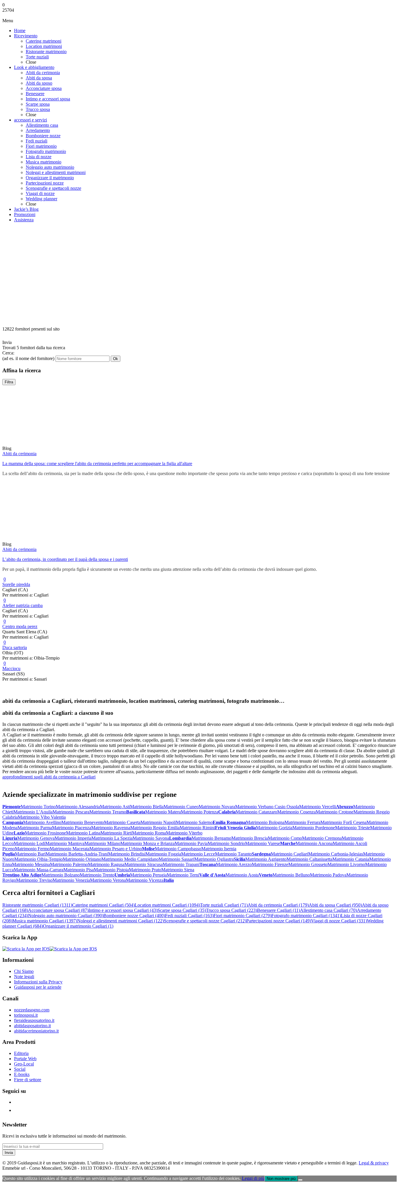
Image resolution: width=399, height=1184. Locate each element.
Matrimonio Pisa (78, 869)
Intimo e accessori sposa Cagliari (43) (123, 910)
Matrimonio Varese (262, 843)
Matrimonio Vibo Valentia (42, 817)
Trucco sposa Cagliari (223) (231, 910)
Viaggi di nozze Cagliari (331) (339, 920)
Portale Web (25, 1058)
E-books (22, 1074)
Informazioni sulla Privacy (38, 981)
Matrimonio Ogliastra (214, 859)
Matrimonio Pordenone (313, 827)
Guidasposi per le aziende (37, 987)
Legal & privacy (374, 1162)
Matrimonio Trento (97, 874)
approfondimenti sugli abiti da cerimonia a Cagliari (49, 776)
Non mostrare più (281, 1178)
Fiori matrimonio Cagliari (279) (242, 915)
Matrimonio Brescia (249, 838)
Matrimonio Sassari (176, 859)
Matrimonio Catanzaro (256, 811)
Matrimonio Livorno (346, 864)
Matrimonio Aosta (242, 874)
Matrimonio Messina (31, 864)
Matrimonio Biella (147, 806)
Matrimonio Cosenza (296, 811)
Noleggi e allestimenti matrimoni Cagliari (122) (120, 920)
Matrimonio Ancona (314, 843)
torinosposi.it (26, 1015)
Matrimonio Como (285, 838)
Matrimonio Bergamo (211, 838)
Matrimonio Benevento (82, 822)
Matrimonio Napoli (158, 822)
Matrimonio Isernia (218, 848)
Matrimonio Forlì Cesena (343, 822)
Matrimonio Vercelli (317, 806)
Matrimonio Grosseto (307, 864)
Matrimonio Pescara (71, 811)
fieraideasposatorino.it (34, 1020)
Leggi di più (253, 1178)
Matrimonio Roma (149, 832)
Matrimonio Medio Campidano (130, 859)
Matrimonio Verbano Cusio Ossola (267, 806)
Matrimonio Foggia (163, 853)
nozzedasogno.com (31, 1009)
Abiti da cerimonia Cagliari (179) (278, 905)
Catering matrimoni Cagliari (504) (103, 905)
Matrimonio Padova (328, 874)
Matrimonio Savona (151, 838)
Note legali (24, 976)
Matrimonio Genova (36, 838)
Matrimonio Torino (38, 806)
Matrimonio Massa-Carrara (38, 869)
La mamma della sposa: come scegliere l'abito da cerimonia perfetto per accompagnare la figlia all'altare (97, 463)
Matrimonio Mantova (64, 843)
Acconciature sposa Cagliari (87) (58, 910)
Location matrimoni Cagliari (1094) (167, 905)
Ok (115, 359)
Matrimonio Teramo (107, 811)
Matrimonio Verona (108, 880)
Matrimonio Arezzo (234, 864)
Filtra (9, 382)
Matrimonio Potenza (199, 811)
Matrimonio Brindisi (126, 853)
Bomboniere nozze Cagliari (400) (134, 915)
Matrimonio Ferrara (302, 822)
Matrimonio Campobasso (178, 848)
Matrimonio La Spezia (112, 838)
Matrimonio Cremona (322, 838)
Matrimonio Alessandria (78, 806)
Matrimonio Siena (177, 869)
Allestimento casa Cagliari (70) (328, 910)
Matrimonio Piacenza (71, 827)
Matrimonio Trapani (181, 864)
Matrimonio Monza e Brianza (147, 843)
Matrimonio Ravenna (110, 827)
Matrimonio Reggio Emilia (155, 827)
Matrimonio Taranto (233, 853)
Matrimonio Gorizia (274, 827)
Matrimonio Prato (145, 869)
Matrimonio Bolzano (60, 874)
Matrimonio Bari (30, 853)
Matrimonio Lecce (198, 853)
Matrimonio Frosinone (45, 832)
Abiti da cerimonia (19, 453)
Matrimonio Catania (350, 859)
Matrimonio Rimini (197, 827)
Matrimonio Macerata (69, 848)
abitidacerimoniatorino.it (36, 1030)
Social (19, 1069)
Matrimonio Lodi (29, 843)
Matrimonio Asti (115, 806)
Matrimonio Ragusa (106, 864)
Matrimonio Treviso (34, 880)
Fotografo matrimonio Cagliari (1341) (306, 915)
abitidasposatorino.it (32, 1025)
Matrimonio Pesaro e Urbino (115, 848)
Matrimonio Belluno (291, 874)
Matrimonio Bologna (265, 822)
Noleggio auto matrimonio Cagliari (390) (65, 915)
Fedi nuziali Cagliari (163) (189, 915)
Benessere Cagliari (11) (278, 910)
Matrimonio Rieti (116, 832)
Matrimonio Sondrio (226, 843)
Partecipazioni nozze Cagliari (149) (278, 920)
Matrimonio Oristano (82, 859)
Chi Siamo (24, 971)
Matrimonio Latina (83, 832)
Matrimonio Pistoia (111, 869)
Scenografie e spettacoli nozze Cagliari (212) (205, 920)
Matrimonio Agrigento (266, 859)
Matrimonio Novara (217, 806)
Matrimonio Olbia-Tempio (38, 859)
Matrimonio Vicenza (145, 880)
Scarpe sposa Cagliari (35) (181, 910)
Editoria (21, 1053)
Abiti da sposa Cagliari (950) (335, 905)
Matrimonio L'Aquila (33, 811)
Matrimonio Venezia (71, 880)
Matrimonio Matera (163, 811)
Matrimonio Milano (102, 843)
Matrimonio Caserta (122, 822)
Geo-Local (24, 1063)
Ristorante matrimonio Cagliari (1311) (37, 905)
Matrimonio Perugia (148, 874)
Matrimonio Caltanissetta (309, 859)
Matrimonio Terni (183, 874)
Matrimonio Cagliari (289, 853)
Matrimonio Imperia (73, 838)
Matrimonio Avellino (42, 822)
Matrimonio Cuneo (181, 806)
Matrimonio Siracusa (143, 864)
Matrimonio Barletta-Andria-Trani (77, 853)
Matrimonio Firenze (270, 864)
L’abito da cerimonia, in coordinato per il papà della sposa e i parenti (65, 559)
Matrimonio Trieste (352, 827)
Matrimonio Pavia (191, 843)
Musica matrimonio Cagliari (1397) (44, 920)
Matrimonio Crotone (334, 811)
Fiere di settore (27, 1079)
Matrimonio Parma (35, 827)
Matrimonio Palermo (69, 864)
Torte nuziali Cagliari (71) (224, 905)
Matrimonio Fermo (32, 848)
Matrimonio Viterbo (184, 832)
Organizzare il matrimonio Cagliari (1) (78, 926)
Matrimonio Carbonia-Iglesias (335, 853)
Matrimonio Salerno (194, 822)
